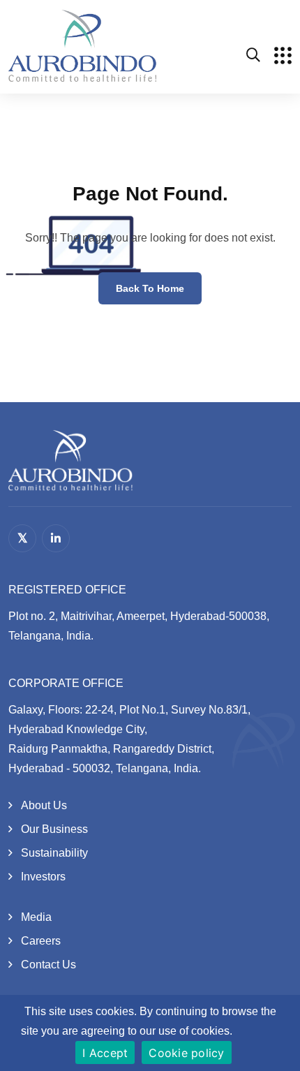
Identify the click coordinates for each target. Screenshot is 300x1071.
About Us (44, 805)
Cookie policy (186, 1053)
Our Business (54, 829)
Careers (41, 941)
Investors (43, 876)
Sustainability (54, 853)
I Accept (105, 1053)
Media (36, 917)
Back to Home (150, 288)
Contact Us (48, 964)
